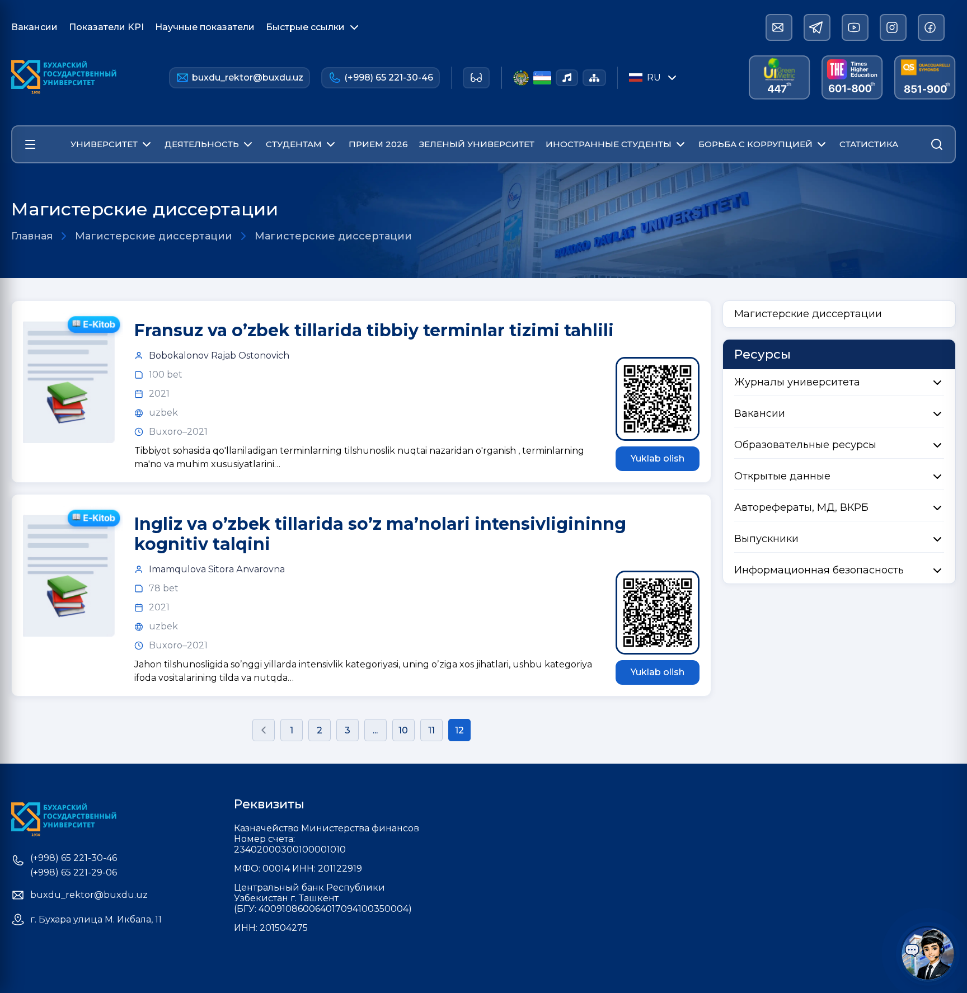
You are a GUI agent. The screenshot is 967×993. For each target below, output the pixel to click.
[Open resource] (30, 144)
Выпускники (766, 539)
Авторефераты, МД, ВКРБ (801, 507)
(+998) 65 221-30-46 (388, 77)
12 (459, 730)
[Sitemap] (594, 77)
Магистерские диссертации (153, 236)
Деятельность (202, 144)
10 (403, 730)
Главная (32, 236)
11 (431, 730)
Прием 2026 (378, 144)
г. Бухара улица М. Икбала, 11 (96, 919)
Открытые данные (782, 476)
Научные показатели (205, 27)
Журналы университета (797, 382)
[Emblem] (521, 78)
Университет (104, 144)
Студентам (294, 144)
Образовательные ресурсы (805, 445)
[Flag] (542, 77)
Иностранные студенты (609, 144)
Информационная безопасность (819, 570)
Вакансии (34, 27)
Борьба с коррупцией (755, 144)
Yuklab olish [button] (657, 458)
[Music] (567, 77)
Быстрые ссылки (305, 27)
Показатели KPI (106, 27)
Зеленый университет (476, 144)
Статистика (868, 144)
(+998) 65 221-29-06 (73, 872)
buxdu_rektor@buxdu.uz (247, 77)
